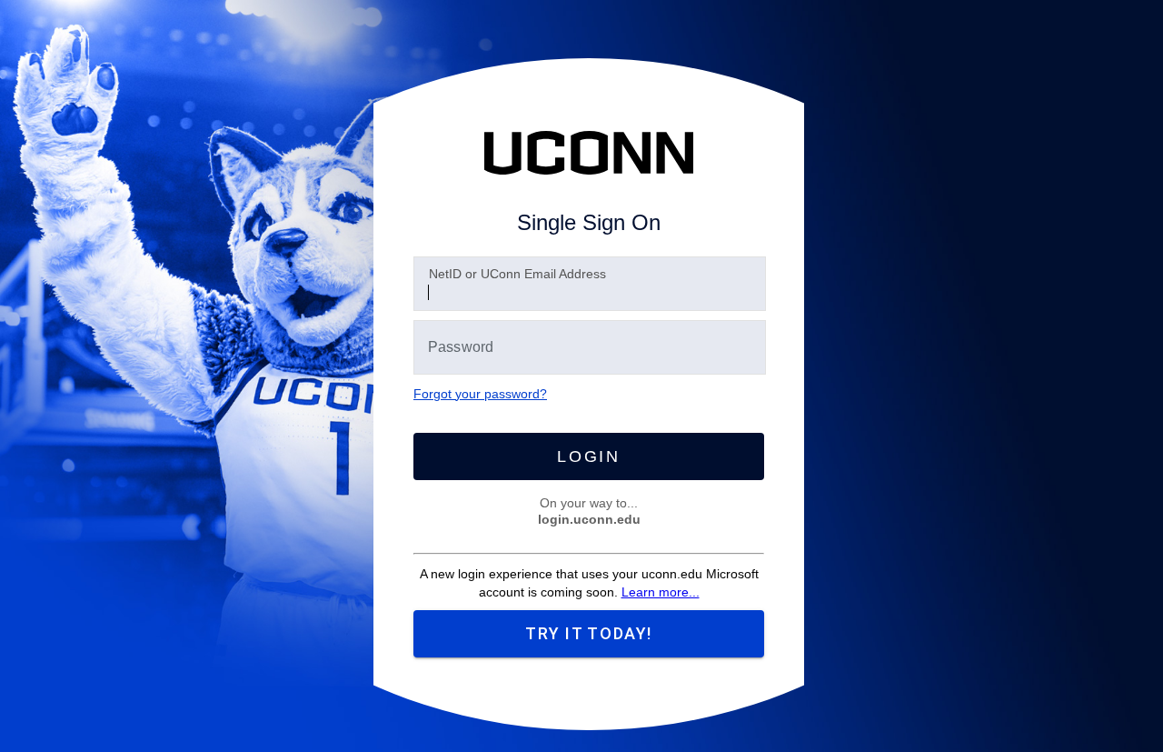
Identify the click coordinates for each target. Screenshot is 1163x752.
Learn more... (660, 592)
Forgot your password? (480, 393)
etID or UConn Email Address (517, 273)
